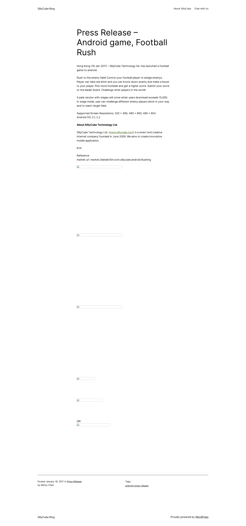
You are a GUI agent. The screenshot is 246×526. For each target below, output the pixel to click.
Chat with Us (201, 8)
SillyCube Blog (46, 8)
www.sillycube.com (121, 132)
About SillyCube (182, 8)
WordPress (201, 516)
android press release (136, 485)
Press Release (74, 481)
